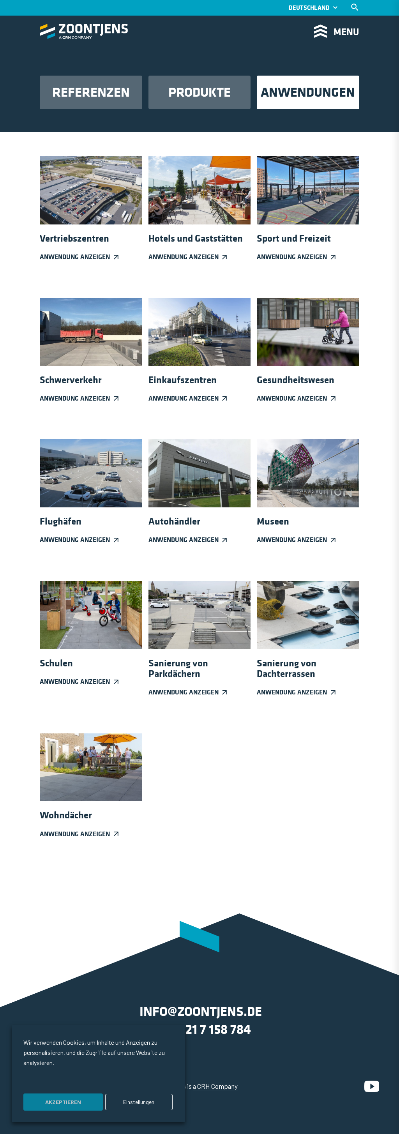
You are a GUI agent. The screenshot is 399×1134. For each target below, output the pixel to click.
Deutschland (309, 7)
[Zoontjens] (84, 31)
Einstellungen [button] (138, 1102)
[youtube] (371, 1086)
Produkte (199, 92)
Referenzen (91, 92)
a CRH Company (215, 1086)
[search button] (354, 7)
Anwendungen (308, 92)
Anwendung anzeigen (75, 256)
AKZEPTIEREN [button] (63, 1102)
